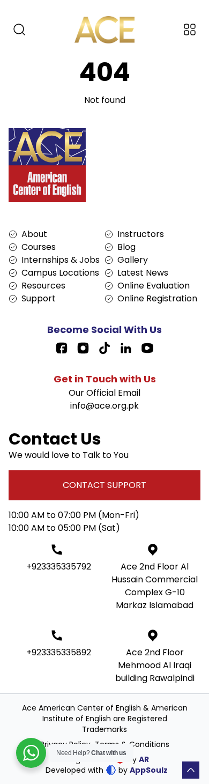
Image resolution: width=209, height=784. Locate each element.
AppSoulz (149, 770)
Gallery (132, 260)
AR (144, 759)
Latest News (142, 273)
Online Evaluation (153, 285)
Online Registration (157, 298)
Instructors (140, 234)
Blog (126, 247)
